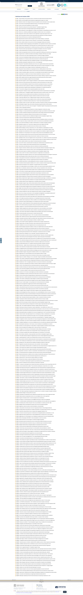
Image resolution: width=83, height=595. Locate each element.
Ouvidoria (16, 1)
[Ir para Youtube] (63, 1)
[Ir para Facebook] (60, 1)
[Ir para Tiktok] (64, 1)
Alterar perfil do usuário (50, 5)
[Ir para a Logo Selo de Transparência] (62, 5)
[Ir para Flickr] (62, 1)
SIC (30, 1)
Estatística (49, 9)
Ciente (65, 591)
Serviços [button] (34, 9)
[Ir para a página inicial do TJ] (19, 585)
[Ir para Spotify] (66, 1)
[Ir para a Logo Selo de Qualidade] (58, 5)
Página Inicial (17, 11)
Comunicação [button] (56, 9)
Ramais (42, 579)
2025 (25, 11)
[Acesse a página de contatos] (60, 587)
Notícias (21, 11)
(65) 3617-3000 (40, 586)
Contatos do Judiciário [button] (41, 9)
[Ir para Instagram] (59, 1)
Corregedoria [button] (26, 9)
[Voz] (1, 240)
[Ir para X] (68, 1)
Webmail (14, 579)
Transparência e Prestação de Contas (23, 1)
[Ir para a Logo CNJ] (66, 5)
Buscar (30, 5)
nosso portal (18, 4)
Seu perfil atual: (50, 4)
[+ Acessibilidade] (1, 242)
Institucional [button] (19, 9)
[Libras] (1, 239)
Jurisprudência (64, 9)
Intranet (69, 579)
